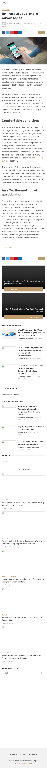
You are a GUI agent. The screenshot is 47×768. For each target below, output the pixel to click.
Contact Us (15, 755)
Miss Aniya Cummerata (29, 447)
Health (4, 614)
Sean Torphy (14, 23)
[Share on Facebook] (3, 32)
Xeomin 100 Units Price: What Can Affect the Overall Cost (22, 618)
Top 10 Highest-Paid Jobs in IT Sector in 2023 (31, 428)
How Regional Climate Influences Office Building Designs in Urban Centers (23, 580)
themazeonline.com (24, 763)
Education (6, 9)
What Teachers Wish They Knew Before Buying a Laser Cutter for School (31, 332)
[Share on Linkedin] (20, 32)
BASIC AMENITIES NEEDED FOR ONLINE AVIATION (30, 443)
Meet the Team (30, 755)
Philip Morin (25, 359)
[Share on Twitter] (8, 32)
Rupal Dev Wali (26, 338)
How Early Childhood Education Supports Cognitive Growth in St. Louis (29, 410)
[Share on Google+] (12, 32)
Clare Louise (25, 377)
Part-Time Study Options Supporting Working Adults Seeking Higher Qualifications (30, 351)
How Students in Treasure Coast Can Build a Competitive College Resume (30, 370)
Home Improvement (9, 576)
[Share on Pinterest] (16, 32)
